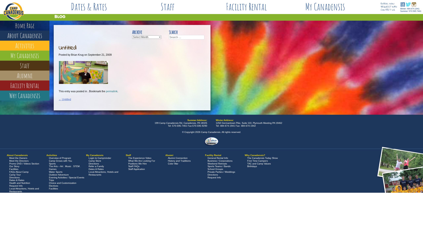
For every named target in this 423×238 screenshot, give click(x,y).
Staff (167, 6)
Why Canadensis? (255, 155)
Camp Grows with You (60, 160)
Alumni (25, 75)
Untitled (65, 99)
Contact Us (388, 10)
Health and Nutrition (19, 183)
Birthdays (252, 166)
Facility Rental (246, 6)
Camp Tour (15, 174)
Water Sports (55, 172)
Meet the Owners (18, 158)
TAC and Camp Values (259, 163)
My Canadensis (325, 6)
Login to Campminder (100, 158)
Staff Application (136, 169)
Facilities (13, 169)
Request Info (389, 7)
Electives (53, 185)
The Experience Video (139, 158)
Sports (52, 163)
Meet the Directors (19, 160)
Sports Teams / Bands (219, 166)
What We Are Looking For (141, 160)
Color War (173, 163)
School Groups (215, 169)
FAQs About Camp (19, 172)
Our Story (14, 166)
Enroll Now (387, 4)
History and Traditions (179, 160)
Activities (24, 45)
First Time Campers (257, 160)
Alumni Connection (178, 158)
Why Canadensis (24, 95)
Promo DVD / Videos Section (24, 163)
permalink (111, 91)
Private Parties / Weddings (221, 172)
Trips (51, 180)
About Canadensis (24, 35)
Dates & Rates (89, 6)
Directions (14, 177)
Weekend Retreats (217, 163)
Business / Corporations (220, 160)
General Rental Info (218, 158)
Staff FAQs (133, 166)
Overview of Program (60, 158)
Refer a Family (96, 166)
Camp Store (95, 160)
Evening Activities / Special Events (66, 177)
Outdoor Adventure (59, 174)
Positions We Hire (137, 163)
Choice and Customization (62, 183)
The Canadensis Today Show (262, 158)
